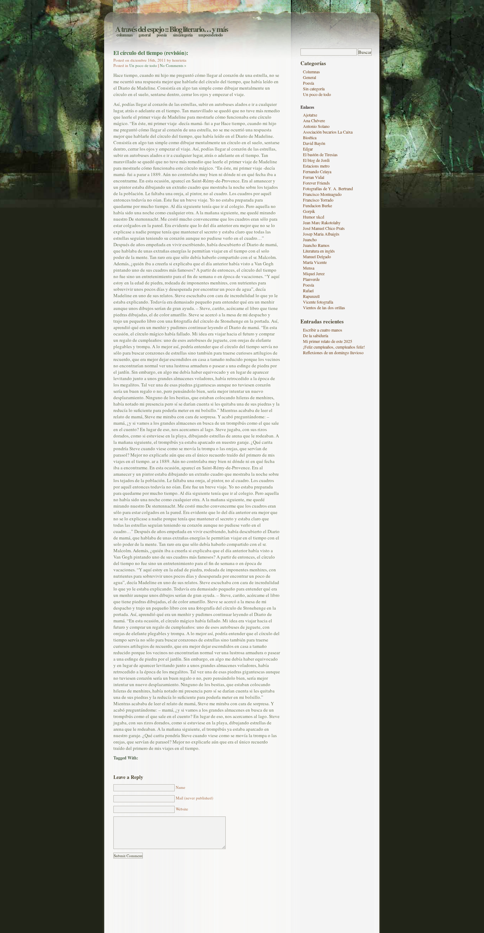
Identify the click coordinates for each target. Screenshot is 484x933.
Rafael (308, 290)
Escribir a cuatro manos (322, 330)
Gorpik (309, 211)
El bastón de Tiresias (320, 154)
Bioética (309, 137)
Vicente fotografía (318, 302)
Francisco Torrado (318, 200)
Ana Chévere (314, 120)
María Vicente (315, 262)
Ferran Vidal (313, 177)
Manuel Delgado (317, 256)
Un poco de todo (210, 35)
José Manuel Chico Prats (324, 228)
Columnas (125, 35)
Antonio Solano (316, 126)
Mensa (308, 268)
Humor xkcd (313, 217)
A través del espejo (139, 29)
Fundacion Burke (317, 205)
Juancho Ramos (316, 245)
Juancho (310, 239)
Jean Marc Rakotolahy (322, 222)
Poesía (162, 35)
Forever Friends (316, 183)
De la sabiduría (315, 335)
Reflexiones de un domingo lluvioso (333, 352)
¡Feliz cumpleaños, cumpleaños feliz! (334, 347)
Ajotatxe (310, 115)
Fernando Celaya (317, 171)
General (145, 35)
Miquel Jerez (314, 273)
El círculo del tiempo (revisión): (150, 53)
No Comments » (173, 65)
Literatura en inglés (319, 251)
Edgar (308, 149)
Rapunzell (311, 296)
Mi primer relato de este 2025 (327, 341)
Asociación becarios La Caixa (328, 132)
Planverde (311, 279)
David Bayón (314, 143)
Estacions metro (316, 166)
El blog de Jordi (316, 160)
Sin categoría (183, 35)
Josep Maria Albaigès (321, 234)
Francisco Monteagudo (322, 194)
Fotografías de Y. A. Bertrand (328, 188)
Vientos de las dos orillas (324, 307)
